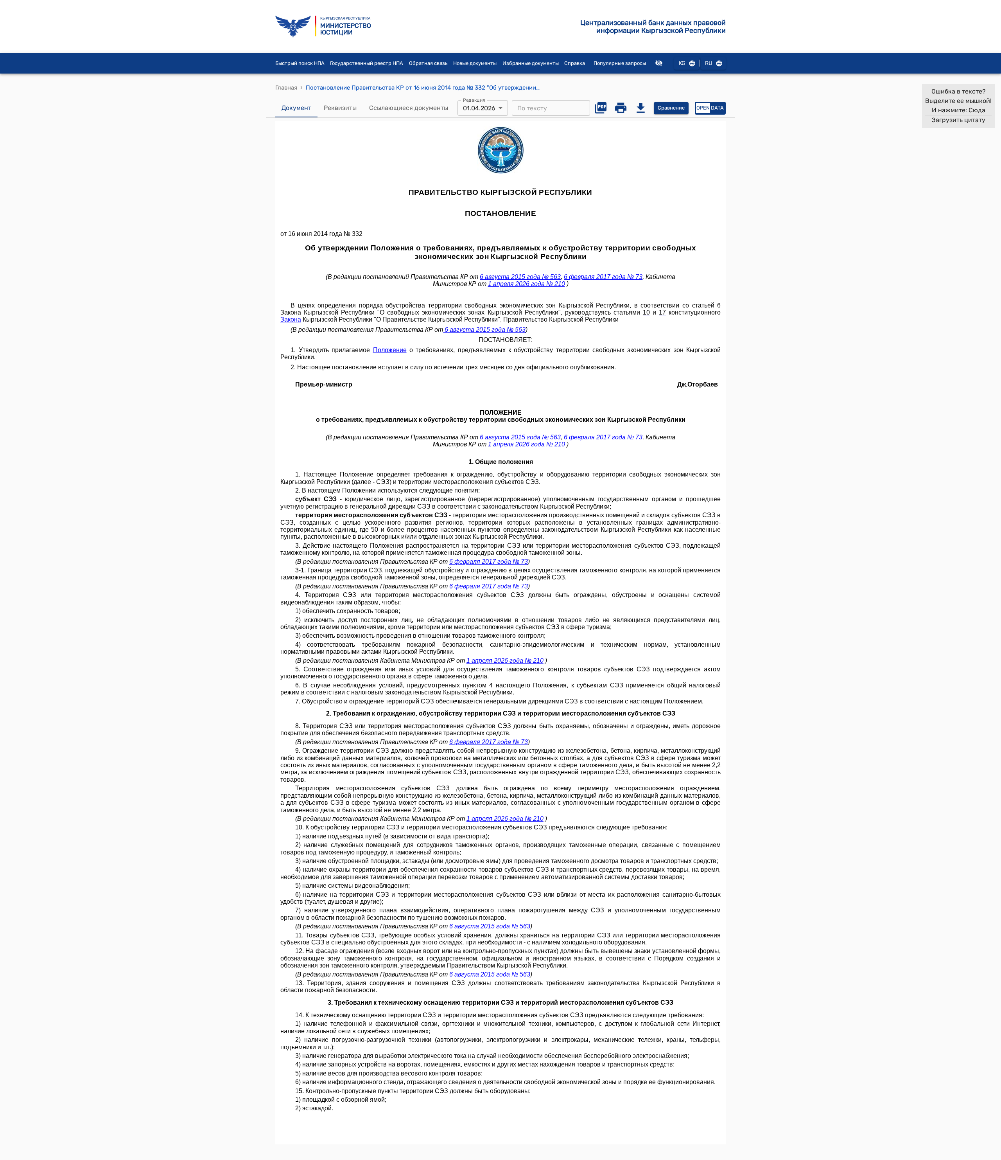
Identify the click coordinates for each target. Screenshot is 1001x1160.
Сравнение (671, 108)
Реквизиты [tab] (340, 108)
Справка (574, 63)
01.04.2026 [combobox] (479, 108)
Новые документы (475, 63)
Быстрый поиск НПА (300, 63)
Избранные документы (530, 63)
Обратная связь (428, 63)
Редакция (474, 100)
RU (708, 63)
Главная (286, 87)
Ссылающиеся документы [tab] (408, 108)
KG (682, 63)
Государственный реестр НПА (366, 63)
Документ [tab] (296, 108)
